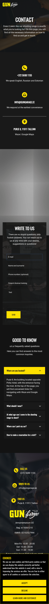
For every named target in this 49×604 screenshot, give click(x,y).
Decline (24, 590)
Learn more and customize (24, 598)
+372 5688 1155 (27, 473)
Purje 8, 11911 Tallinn (28, 503)
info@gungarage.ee (28, 488)
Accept (25, 583)
